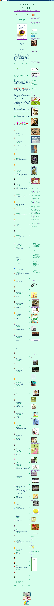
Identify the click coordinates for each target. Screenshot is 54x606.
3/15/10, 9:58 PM (18, 211)
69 (29, 507)
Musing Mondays (36, 213)
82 (29, 575)
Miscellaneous (33, 212)
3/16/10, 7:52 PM (18, 354)
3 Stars (39, 188)
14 (29, 207)
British (36, 196)
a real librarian (17, 367)
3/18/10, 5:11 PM (18, 487)
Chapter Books (36, 197)
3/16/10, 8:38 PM (18, 380)
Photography (36, 215)
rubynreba (17, 182)
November (34, 233)
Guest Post (33, 205)
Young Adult (35, 226)
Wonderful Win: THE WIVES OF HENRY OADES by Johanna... (36, 243)
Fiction (32, 202)
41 (29, 356)
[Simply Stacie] (36, 354)
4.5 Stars (38, 189)
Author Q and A (35, 191)
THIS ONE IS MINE (22, 40)
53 (29, 421)
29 (29, 289)
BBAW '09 (39, 191)
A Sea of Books (27, 6)
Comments (33, 30)
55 (29, 432)
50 (29, 405)
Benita (16, 306)
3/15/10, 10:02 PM (18, 228)
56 (29, 438)
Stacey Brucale (17, 289)
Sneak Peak (33, 218)
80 (29, 565)
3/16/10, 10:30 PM (18, 397)
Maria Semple (22, 20)
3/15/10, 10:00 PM (18, 217)
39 (29, 345)
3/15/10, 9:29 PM (18, 171)
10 (29, 182)
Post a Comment (15, 584)
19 (29, 235)
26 (29, 272)
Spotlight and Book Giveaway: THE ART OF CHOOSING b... (36, 256)
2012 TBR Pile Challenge (36, 188)
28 (29, 285)
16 (29, 219)
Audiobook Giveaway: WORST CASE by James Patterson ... (36, 252)
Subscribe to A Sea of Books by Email (35, 26)
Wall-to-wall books (18, 278)
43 (29, 367)
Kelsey (16, 144)
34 (29, 317)
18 (29, 230)
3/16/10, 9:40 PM (18, 391)
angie (16, 168)
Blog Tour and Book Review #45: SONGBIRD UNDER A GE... (36, 247)
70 (29, 513)
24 (29, 262)
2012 (32, 229)
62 (29, 467)
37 (29, 333)
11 (29, 187)
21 (29, 247)
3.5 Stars (33, 189)
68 (29, 501)
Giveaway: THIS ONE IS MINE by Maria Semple (21, 14)
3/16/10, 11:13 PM (18, 414)
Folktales (38, 202)
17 (29, 224)
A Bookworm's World (34, 87)
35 (29, 322)
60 (29, 457)
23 (29, 257)
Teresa (16, 242)
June (33, 238)
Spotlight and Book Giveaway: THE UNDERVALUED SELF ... (36, 257)
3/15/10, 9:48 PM (18, 192)
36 (29, 328)
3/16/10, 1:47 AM (18, 255)
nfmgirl (16, 496)
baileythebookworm (18, 382)
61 (29, 462)
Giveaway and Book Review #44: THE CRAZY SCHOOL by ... (36, 250)
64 (29, 479)
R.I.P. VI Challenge (37, 216)
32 (29, 306)
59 (29, 453)
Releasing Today (36, 217)
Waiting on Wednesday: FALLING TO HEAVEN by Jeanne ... (36, 245)
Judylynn (17, 405)
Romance (39, 217)
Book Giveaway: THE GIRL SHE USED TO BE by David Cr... (36, 272)
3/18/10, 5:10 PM (18, 477)
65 (29, 484)
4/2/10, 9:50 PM (18, 582)
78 (29, 557)
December (34, 232)
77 (29, 552)
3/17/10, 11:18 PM (18, 471)
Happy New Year (36, 205)
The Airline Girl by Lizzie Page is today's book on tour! (35, 88)
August (33, 236)
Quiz (34, 216)
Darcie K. (17, 453)
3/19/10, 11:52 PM (18, 505)
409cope (17, 575)
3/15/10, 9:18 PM (18, 135)
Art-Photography (35, 190)
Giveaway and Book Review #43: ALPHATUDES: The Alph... (36, 274)
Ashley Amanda (17, 507)
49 (29, 399)
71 (29, 519)
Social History (36, 218)
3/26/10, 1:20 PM (18, 532)
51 (29, 410)
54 (29, 427)
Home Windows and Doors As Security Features (35, 80)
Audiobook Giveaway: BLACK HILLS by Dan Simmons (36, 263)
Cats (38, 196)
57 (29, 443)
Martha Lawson (17, 158)
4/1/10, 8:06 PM (18, 577)
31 (29, 300)
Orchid (16, 187)
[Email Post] (27, 124)
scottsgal (17, 377)
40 (29, 351)
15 (29, 213)
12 (29, 194)
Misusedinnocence (18, 524)
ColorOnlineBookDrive (36, 199)
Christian (32, 199)
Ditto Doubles (37, 200)
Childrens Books (35, 198)
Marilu (16, 421)
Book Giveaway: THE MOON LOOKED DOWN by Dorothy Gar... (36, 270)
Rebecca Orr (17, 484)
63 (29, 473)
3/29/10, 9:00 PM (18, 569)
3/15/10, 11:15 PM (18, 245)
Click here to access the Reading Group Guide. (20, 63)
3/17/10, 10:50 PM (18, 456)
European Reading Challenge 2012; (34, 201)
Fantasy (38, 201)
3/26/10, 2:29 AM (18, 527)
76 (29, 546)
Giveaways (17, 125)
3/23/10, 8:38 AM (18, 517)
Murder (32, 213)
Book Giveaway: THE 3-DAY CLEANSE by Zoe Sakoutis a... (36, 261)
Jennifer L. (17, 443)
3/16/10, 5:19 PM (18, 337)
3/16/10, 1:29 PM (18, 315)
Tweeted (17, 580)
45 (29, 377)
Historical (35, 206)
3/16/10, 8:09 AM (18, 270)
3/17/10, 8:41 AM (18, 436)
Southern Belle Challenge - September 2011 (35, 220)
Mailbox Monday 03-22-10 (36, 248)
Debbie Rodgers (17, 272)
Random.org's (16, 116)
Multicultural (37, 212)
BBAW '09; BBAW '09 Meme (35, 192)
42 (29, 362)
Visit (32, 536)
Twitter (34, 222)
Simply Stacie (17, 438)
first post (35, 202)
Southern (38, 219)
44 (29, 373)
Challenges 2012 (32, 197)
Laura (16, 529)
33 (29, 311)
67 (29, 496)
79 (29, 561)
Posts (33, 29)
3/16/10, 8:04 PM (18, 371)
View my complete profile (34, 23)
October (34, 234)
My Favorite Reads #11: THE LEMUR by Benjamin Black (36, 254)
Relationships (32, 217)
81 (29, 571)
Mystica (16, 393)
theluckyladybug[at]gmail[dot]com (19, 581)
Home (22, 585)
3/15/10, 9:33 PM (18, 185)
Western (37, 223)
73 (29, 529)
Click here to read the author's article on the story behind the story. (21, 76)
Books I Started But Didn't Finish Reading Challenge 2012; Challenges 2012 (35, 195)
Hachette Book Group (22, 16)
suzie (16, 552)
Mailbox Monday (33, 209)
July (33, 237)
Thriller (32, 222)
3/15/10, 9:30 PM (18, 176)
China (38, 198)
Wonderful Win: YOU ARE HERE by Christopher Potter (36, 265)
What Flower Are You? (34, 569)
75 (29, 540)
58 (29, 448)
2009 (32, 280)
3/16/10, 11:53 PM (18, 425)
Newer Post (15, 585)
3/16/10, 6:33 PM (18, 343)
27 (29, 278)
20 (29, 242)
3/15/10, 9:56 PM (18, 205)
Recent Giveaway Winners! (35, 249)
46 (29, 382)
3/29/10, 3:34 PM (18, 550)
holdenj (16, 356)
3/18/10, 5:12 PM (18, 494)
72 (29, 524)
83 (29, 579)
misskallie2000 (17, 387)
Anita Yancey (17, 540)
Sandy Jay (17, 224)
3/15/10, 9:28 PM (18, 156)
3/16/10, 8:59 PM (18, 385)
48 (29, 393)
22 (29, 252)
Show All (39, 89)
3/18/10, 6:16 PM (18, 500)
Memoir (32, 210)
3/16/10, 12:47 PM (18, 293)
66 (29, 489)
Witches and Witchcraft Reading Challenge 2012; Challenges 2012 (35, 224)
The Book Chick (17, 194)
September (34, 235)
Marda (16, 467)
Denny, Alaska (17, 519)
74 (29, 534)
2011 (32, 230)
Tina (16, 322)
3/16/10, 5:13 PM (18, 326)
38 (29, 339)
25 (29, 266)
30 (29, 295)
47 (29, 387)
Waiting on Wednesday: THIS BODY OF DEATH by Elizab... (36, 259)
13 (29, 200)
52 (29, 416)
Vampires (36, 222)
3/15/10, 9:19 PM (18, 142)
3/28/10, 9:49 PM (18, 538)
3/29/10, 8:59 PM (18, 555)
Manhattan (38, 209)
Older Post (29, 585)
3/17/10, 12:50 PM (18, 446)
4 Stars (35, 189)
